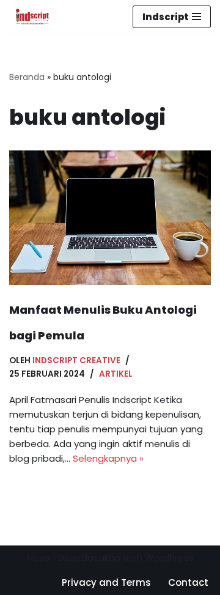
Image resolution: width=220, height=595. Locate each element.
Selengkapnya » (108, 458)
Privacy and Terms (106, 582)
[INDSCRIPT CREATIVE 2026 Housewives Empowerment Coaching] (29, 17)
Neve (38, 557)
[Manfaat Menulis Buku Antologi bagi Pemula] (110, 217)
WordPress (169, 557)
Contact (188, 582)
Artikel (116, 374)
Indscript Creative (76, 360)
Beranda (27, 77)
